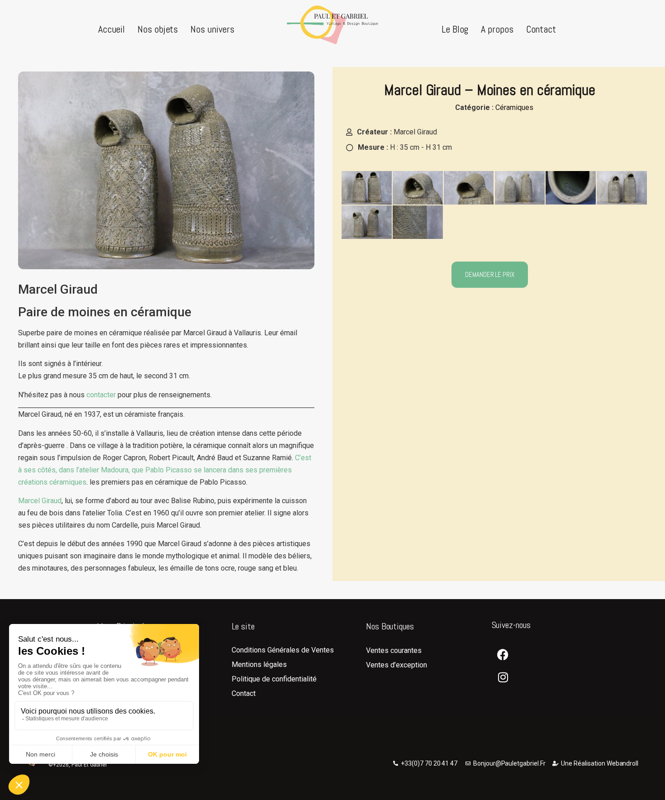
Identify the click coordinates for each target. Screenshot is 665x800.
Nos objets (158, 29)
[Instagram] (503, 677)
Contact (541, 29)
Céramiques (514, 107)
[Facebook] (503, 654)
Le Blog (455, 29)
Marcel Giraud (40, 500)
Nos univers (212, 29)
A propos (497, 29)
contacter (101, 394)
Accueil (111, 29)
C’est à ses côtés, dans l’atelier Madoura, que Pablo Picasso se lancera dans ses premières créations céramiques (164, 469)
